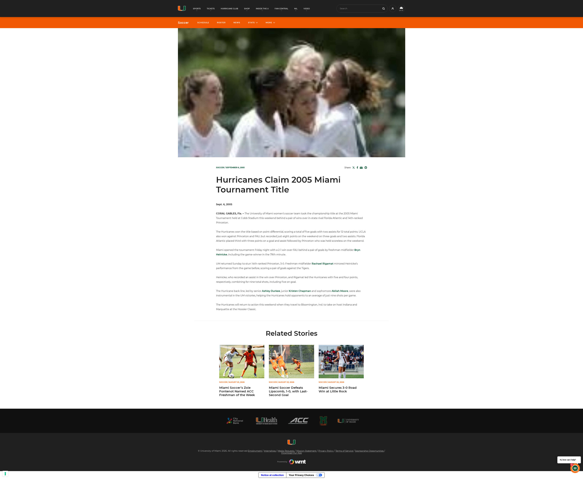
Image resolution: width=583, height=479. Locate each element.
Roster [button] (221, 22)
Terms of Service (344, 451)
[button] (392, 8)
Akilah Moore (340, 291)
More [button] (269, 22)
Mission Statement (306, 451)
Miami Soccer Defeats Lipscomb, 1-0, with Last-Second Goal (288, 391)
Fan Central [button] (281, 8)
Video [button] (306, 8)
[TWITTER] (353, 167)
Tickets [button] (211, 8)
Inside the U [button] (262, 8)
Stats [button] (251, 22)
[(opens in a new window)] (234, 420)
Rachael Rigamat (322, 263)
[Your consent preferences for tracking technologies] (5, 474)
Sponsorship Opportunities (369, 451)
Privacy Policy (326, 451)
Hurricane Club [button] (229, 8)
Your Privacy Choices (301, 475)
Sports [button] (197, 8)
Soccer (183, 22)
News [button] (237, 22)
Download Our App (291, 453)
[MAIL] (361, 168)
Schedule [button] (203, 22)
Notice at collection (272, 475)
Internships (270, 451)
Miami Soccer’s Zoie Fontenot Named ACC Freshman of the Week (237, 391)
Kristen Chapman (300, 291)
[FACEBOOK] (356, 167)
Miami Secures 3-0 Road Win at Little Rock (338, 389)
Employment (255, 451)
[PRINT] (365, 167)
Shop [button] (247, 8)
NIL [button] (295, 8)
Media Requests (286, 451)
